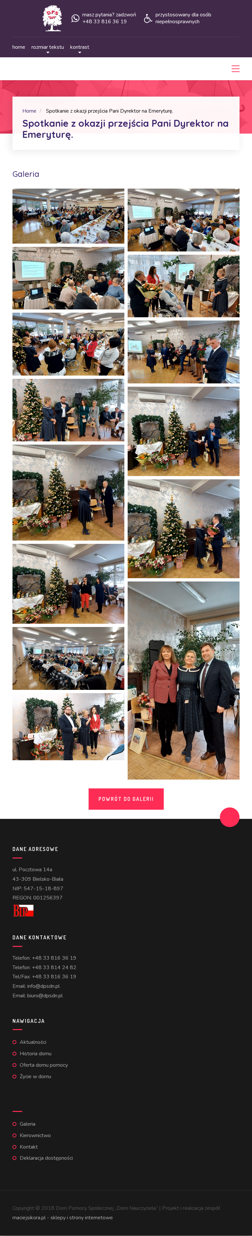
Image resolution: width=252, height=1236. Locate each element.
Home (18, 47)
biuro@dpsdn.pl (45, 995)
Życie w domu (35, 1076)
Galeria (27, 1124)
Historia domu (36, 1053)
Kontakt (29, 1147)
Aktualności (33, 1042)
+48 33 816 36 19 (54, 958)
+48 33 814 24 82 (54, 967)
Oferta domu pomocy (44, 1065)
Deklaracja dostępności (46, 1158)
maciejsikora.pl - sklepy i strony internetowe (62, 1217)
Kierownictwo (35, 1135)
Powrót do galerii (126, 799)
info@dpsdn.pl (43, 986)
